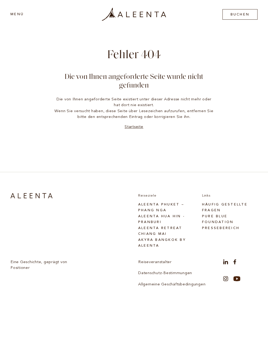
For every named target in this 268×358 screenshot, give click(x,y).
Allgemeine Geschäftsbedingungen (171, 284)
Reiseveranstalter (155, 262)
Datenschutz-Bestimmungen (165, 273)
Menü (17, 14)
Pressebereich (220, 228)
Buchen (240, 14)
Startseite (134, 127)
